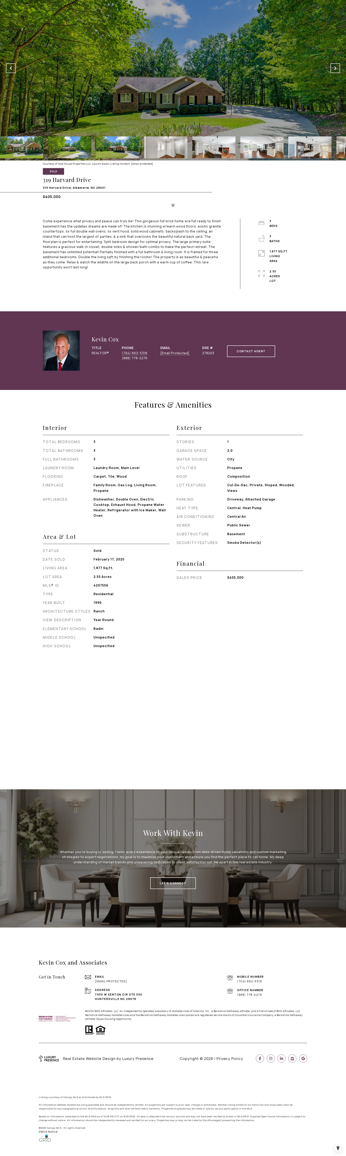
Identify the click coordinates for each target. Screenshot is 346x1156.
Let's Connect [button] (173, 883)
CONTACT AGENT (251, 351)
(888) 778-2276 (249, 995)
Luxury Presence (138, 1058)
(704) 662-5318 (134, 353)
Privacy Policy (229, 1058)
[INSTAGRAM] (271, 1059)
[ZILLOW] (292, 1059)
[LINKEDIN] (282, 1059)
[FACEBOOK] (260, 1059)
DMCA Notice (48, 1132)
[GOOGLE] (303, 1059)
